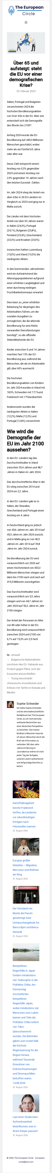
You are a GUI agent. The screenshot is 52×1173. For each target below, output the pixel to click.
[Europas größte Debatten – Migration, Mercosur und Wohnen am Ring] (26, 853)
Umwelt (15, 654)
